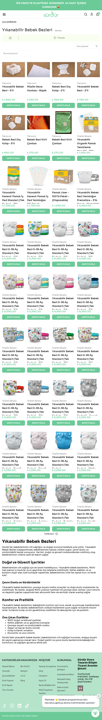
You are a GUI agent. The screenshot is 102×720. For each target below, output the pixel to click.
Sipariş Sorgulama (47, 666)
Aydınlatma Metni (65, 674)
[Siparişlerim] (91, 14)
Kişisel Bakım (8, 666)
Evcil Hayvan (8, 680)
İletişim (23, 671)
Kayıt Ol (42, 680)
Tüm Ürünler (8, 690)
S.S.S (22, 676)
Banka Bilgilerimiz (47, 685)
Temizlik (6, 671)
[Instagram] (12, 706)
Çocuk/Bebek (9, 22)
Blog (22, 680)
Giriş (41, 671)
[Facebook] (4, 706)
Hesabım (43, 676)
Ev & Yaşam (7, 685)
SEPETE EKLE (13, 105)
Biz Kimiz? (25, 666)
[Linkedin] (19, 706)
